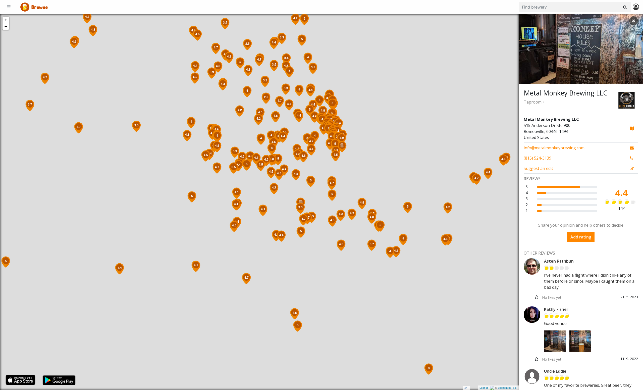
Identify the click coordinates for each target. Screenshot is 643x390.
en (465, 387)
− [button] (6, 26)
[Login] (636, 7)
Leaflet (483, 387)
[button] (528, 49)
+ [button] (6, 19)
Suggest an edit (538, 168)
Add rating (580, 237)
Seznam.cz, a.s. (507, 387)
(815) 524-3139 (537, 158)
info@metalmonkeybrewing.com (554, 148)
